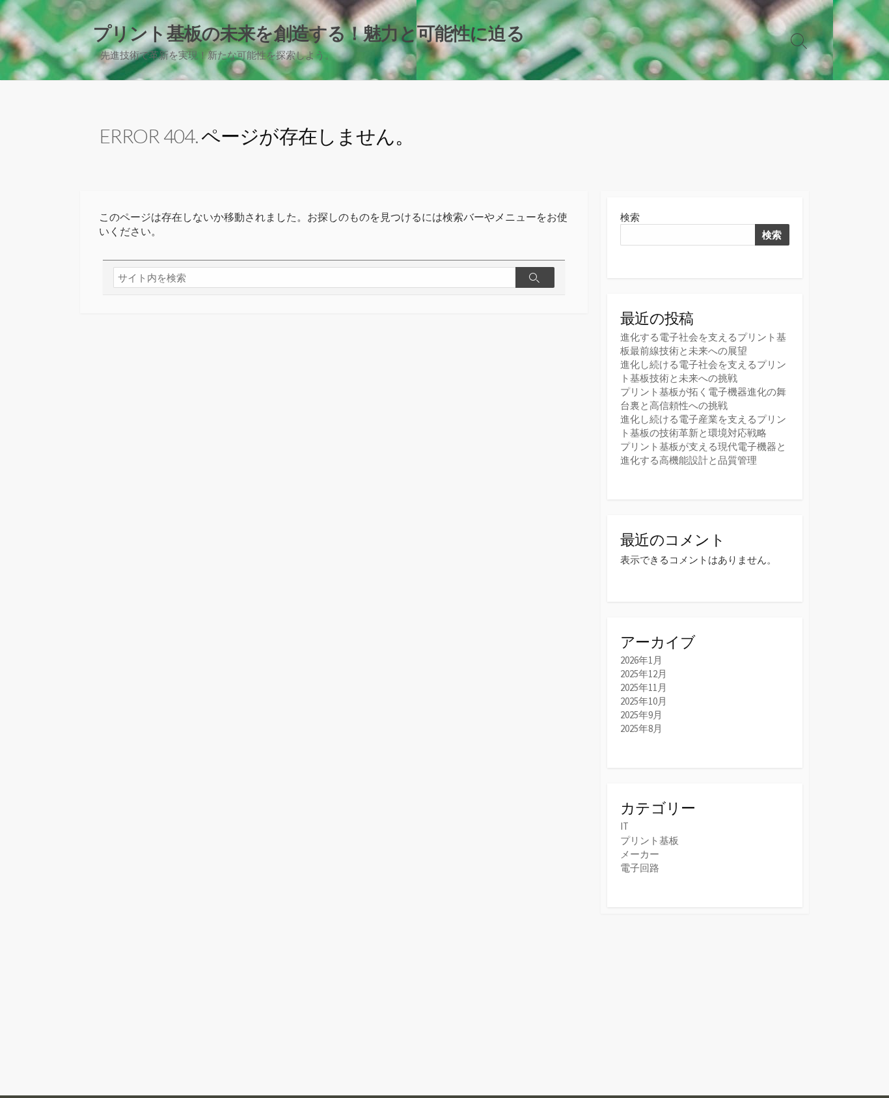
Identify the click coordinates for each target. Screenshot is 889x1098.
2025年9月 (641, 715)
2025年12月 (643, 674)
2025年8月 (641, 728)
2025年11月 (643, 687)
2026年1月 (641, 660)
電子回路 (639, 868)
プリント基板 (649, 840)
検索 (630, 217)
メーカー (639, 854)
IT (624, 826)
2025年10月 (643, 701)
